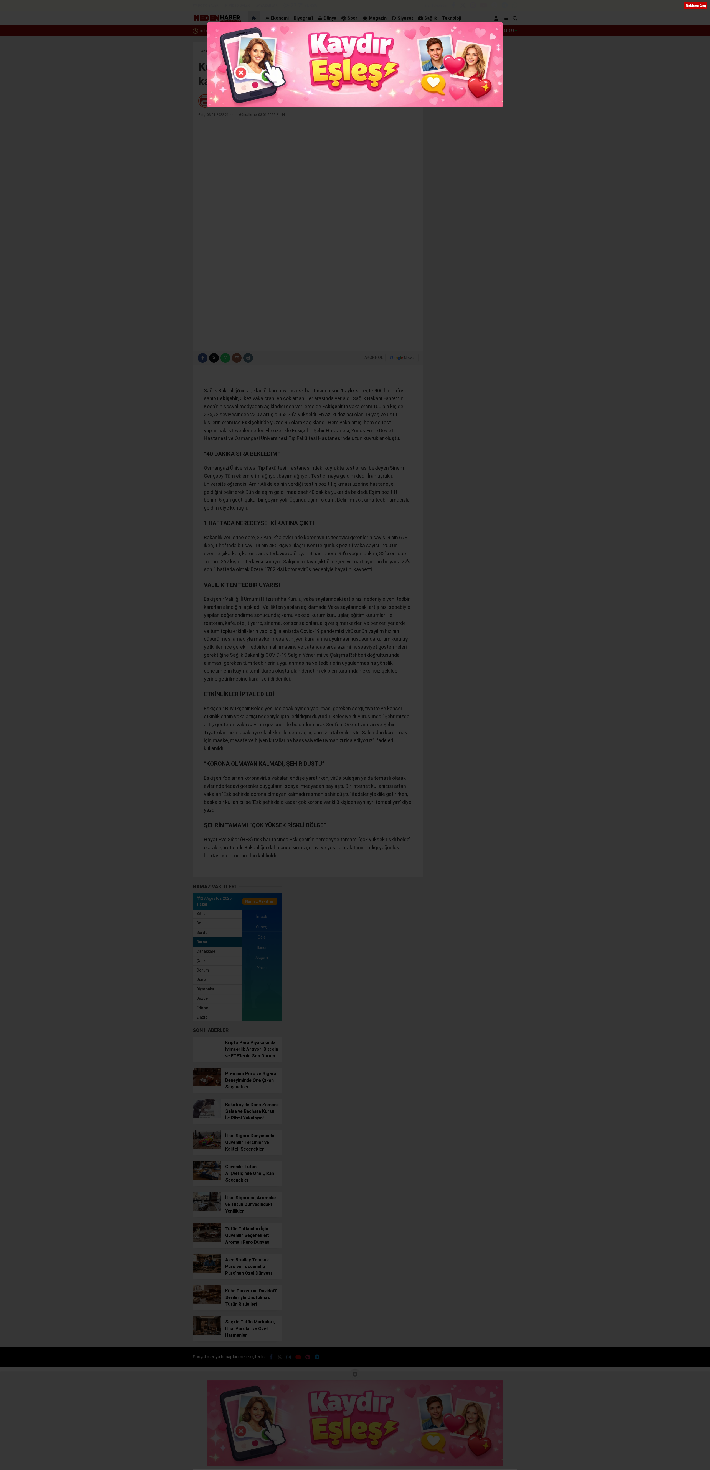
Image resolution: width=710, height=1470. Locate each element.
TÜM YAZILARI (401, 101)
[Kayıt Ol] (497, 18)
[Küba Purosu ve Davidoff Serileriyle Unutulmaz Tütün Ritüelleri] (207, 1302)
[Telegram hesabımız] (505, 6)
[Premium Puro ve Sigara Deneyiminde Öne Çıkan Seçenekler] (207, 1085)
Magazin (378, 18)
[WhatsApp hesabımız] (514, 6)
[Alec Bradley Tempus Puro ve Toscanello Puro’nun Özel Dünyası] (207, 1271)
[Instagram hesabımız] (473, 6)
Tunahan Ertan (227, 101)
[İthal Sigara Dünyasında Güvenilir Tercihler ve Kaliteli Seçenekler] (207, 1147)
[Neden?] (217, 21)
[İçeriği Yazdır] (248, 358)
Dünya (330, 18)
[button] (255, 18)
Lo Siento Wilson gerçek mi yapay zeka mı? (237, 31)
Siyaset (405, 18)
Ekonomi (280, 18)
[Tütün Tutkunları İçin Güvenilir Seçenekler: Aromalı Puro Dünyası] (207, 1240)
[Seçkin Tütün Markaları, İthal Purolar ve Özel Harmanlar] (207, 1333)
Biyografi (303, 18)
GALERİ (208, 5)
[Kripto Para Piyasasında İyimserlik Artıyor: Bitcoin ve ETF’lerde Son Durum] (207, 1054)
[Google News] (402, 358)
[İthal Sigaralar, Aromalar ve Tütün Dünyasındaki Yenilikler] (207, 1209)
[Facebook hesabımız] (453, 6)
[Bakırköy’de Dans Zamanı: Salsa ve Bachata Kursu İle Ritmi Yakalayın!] (207, 1116)
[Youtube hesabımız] (483, 6)
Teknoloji (451, 18)
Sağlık (430, 18)
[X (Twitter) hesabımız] (463, 6)
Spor (352, 18)
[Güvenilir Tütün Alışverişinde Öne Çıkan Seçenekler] (207, 1178)
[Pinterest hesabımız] (494, 6)
